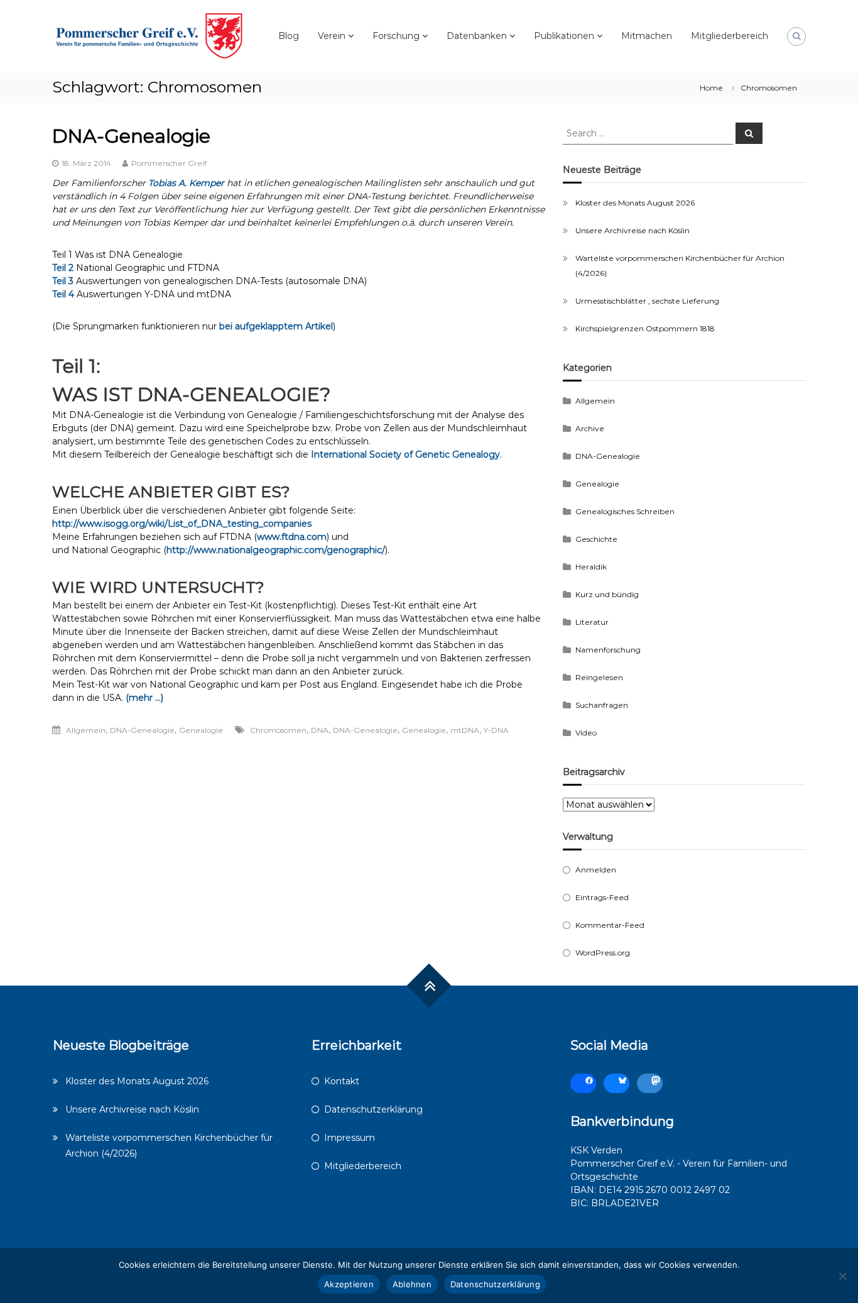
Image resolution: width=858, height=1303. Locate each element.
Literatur (592, 622)
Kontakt (341, 1081)
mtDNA (464, 730)
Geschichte (596, 539)
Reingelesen (599, 677)
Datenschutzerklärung (373, 1109)
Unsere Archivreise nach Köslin (632, 230)
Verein (331, 35)
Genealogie (201, 730)
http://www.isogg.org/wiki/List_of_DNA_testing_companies (182, 523)
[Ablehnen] (842, 1276)
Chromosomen (278, 730)
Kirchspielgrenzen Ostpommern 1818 (645, 328)
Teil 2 (62, 267)
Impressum (349, 1137)
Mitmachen (646, 35)
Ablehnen (412, 1284)
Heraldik (591, 566)
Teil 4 (63, 294)
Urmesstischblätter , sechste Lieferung (647, 300)
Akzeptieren (349, 1284)
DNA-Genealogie (131, 136)
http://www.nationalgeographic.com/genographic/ (275, 550)
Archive (589, 428)
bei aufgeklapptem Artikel (276, 326)
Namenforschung (608, 649)
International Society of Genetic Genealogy (405, 454)
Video (586, 732)
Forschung (396, 35)
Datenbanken (477, 35)
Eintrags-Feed (602, 897)
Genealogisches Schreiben (625, 511)
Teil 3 (62, 281)
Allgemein (86, 730)
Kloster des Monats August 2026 (635, 202)
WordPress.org (602, 952)
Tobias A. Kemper (186, 183)
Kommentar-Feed (609, 925)
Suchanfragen (601, 705)
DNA (320, 730)
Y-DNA (496, 730)
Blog (288, 35)
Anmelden (595, 869)
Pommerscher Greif (169, 163)
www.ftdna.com (292, 536)
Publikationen (564, 35)
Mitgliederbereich (729, 35)
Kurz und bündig (607, 594)
